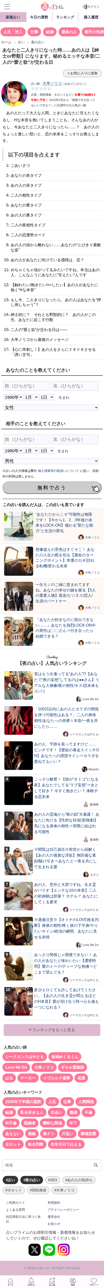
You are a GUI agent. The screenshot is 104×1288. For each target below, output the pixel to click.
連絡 (32, 1134)
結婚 (50, 32)
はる (9, 1078)
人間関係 (86, 1102)
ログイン (93, 6)
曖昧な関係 (52, 1123)
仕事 (34, 32)
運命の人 (69, 32)
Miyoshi (94, 769)
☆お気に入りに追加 (82, 73)
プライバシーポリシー (63, 1209)
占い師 (52, 1282)
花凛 (81, 1078)
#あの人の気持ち (79, 1180)
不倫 (88, 1112)
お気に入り (93, 1282)
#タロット (14, 1190)
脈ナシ (49, 1134)
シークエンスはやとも (84, 734)
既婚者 (30, 1123)
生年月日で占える (66, 1144)
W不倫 (11, 1123)
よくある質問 (15, 1209)
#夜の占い (31, 1180)
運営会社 (54, 1217)
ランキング (65, 17)
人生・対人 (13, 32)
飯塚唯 (94, 804)
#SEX (52, 1180)
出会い (56, 1112)
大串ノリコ (92, 537)
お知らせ (54, 1224)
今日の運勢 (39, 17)
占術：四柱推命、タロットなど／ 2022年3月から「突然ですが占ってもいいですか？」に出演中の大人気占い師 (63, 100)
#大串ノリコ (64, 1190)
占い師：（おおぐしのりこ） (59, 83)
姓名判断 (36, 1144)
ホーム (10, 1282)
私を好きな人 (32, 1112)
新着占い (13, 17)
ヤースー (28, 1078)
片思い (68, 1134)
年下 (73, 1123)
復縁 (73, 1112)
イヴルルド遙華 (56, 1078)
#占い (10, 1180)
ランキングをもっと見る (53, 1030)
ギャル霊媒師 (72, 1067)
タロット (13, 1144)
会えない (13, 1134)
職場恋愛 (88, 1134)
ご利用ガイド (15, 1202)
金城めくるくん (64, 1057)
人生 (52, 1102)
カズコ (94, 874)
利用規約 (54, 1202)
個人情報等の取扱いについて (58, 471)
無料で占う (52, 488)
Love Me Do (91, 699)
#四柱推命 (38, 1190)
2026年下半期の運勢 (23, 1102)
